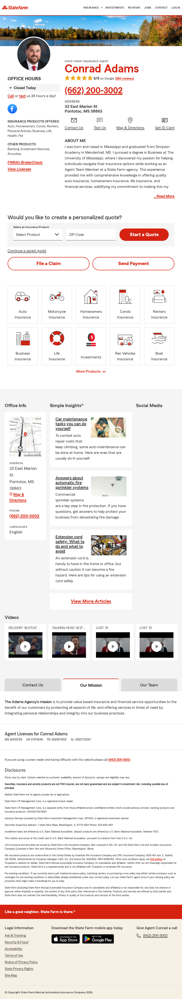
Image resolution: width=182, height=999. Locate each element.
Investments (114, 7)
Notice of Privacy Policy (21, 962)
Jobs (147, 7)
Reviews (134, 7)
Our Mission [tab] (91, 685)
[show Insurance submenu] (101, 7)
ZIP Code (76, 235)
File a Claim (48, 263)
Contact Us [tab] (33, 685)
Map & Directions (17, 497)
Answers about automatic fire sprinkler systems (71, 483)
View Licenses (19, 169)
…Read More (164, 196)
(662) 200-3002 (94, 90)
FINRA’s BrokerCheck (25, 162)
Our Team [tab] (149, 685)
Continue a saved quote (27, 251)
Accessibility (13, 949)
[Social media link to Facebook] (12, 109)
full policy (156, 859)
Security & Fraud (16, 942)
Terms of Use (14, 955)
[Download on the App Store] (65, 939)
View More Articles (91, 601)
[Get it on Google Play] (98, 939)
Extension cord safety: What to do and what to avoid (69, 544)
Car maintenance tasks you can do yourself (71, 424)
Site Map (11, 975)
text (22, 96)
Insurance (91, 7)
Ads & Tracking (15, 935)
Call (11, 96)
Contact (161, 7)
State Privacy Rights (19, 968)
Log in (175, 7)
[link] (15, 7)
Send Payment (133, 263)
